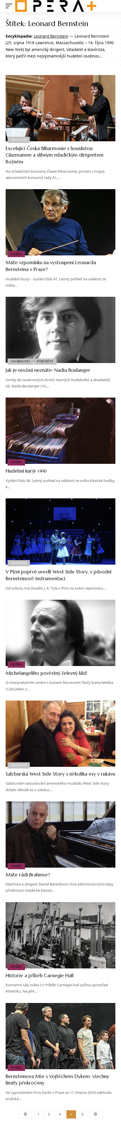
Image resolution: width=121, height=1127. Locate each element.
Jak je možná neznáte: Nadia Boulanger (48, 370)
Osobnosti (20, 361)
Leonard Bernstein (51, 36)
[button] (10, 6)
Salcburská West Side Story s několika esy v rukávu (60, 774)
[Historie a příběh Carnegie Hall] (60, 935)
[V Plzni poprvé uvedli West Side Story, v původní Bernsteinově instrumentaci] (60, 531)
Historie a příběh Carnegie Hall (39, 975)
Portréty (45, 361)
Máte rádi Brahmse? (28, 875)
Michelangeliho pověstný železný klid (46, 673)
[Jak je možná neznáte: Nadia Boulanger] (60, 330)
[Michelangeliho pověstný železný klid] (60, 633)
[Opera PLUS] (55, 6)
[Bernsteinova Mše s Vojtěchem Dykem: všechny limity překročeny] (60, 1036)
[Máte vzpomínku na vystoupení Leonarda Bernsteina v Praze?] (60, 222)
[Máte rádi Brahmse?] (60, 834)
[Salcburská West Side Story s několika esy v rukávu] (60, 734)
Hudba (16, 254)
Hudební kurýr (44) (26, 471)
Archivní (19, 140)
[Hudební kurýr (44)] (60, 431)
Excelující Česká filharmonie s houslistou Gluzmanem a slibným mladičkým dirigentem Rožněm (55, 155)
